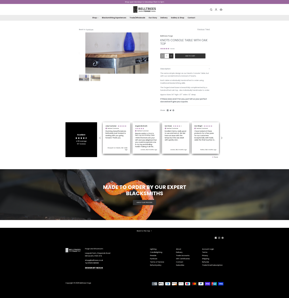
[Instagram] (257, 287)
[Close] (281, 254)
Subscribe (274, 280)
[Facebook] (253, 287)
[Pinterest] (260, 287)
